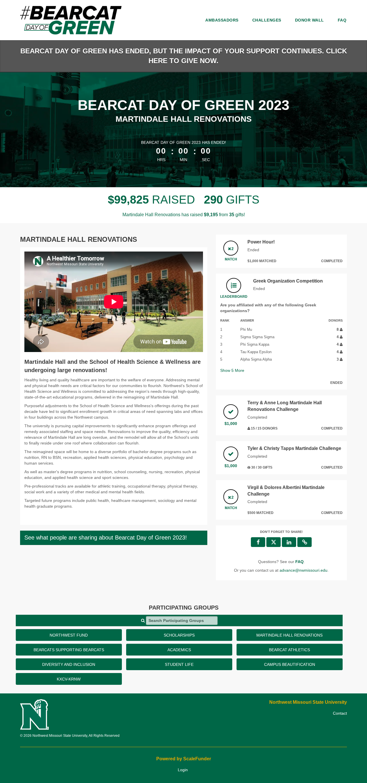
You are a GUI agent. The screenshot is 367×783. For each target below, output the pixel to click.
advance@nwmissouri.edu (303, 570)
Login (183, 769)
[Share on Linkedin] (289, 542)
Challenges (266, 20)
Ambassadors (222, 20)
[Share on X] (273, 542)
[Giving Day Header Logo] (71, 20)
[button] (304, 542)
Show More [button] (232, 370)
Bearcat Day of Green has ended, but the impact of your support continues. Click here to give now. (183, 56)
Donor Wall (309, 20)
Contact (340, 713)
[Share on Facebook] (258, 542)
